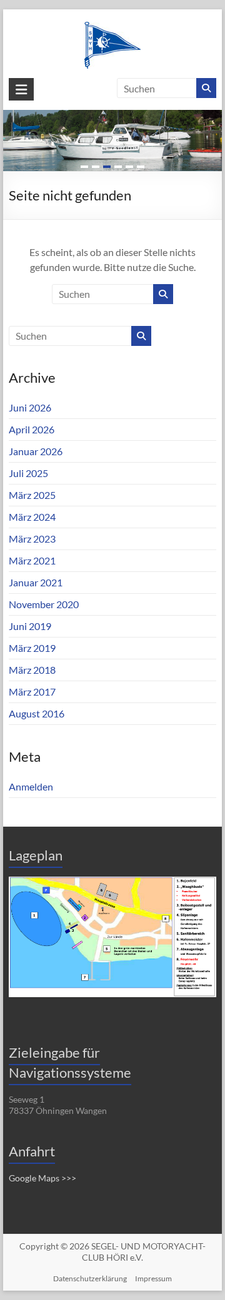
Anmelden (31, 786)
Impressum (153, 1278)
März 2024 (32, 517)
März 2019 (32, 648)
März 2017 (32, 691)
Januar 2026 (35, 451)
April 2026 (31, 429)
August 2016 (36, 713)
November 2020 (44, 604)
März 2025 (32, 495)
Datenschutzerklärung (90, 1278)
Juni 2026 (30, 407)
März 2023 (32, 538)
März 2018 (32, 670)
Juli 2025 (28, 473)
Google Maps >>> (42, 1178)
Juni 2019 (30, 626)
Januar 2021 (35, 582)
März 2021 (32, 560)
